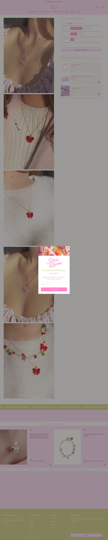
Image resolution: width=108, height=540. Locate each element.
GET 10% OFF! (54, 289)
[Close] (68, 248)
